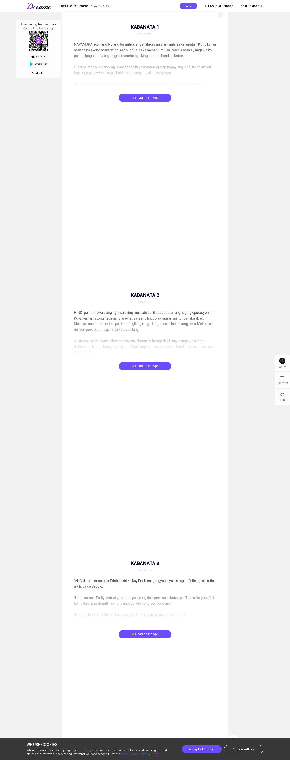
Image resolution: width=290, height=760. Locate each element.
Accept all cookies (202, 749)
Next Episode (251, 6)
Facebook (38, 73)
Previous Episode (218, 6)
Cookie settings (243, 749)
